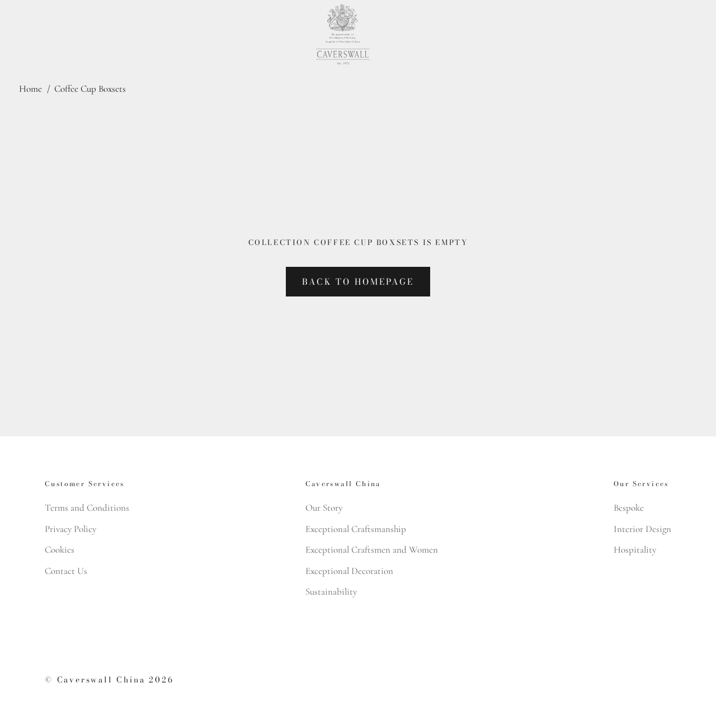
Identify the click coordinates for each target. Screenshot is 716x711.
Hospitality (635, 549)
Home (30, 89)
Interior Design (642, 529)
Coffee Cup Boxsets (90, 89)
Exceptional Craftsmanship (355, 529)
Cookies (59, 549)
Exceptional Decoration (349, 571)
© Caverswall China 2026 (109, 680)
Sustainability (331, 591)
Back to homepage (358, 281)
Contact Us (66, 571)
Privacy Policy (70, 529)
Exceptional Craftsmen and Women (371, 549)
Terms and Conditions (87, 508)
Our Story (323, 508)
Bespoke (629, 508)
